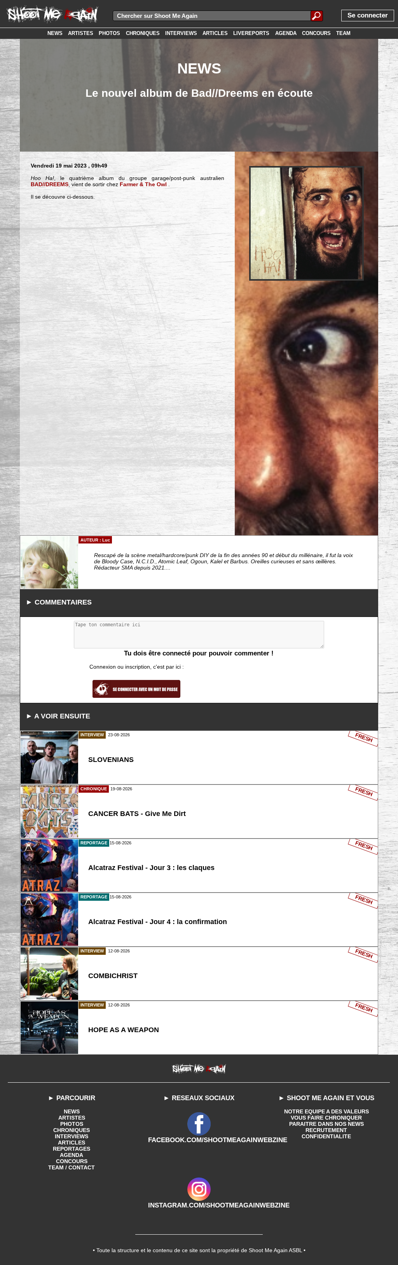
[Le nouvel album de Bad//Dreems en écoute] (306, 223)
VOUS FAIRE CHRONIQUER (326, 1118)
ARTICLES (71, 1142)
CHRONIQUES (71, 1130)
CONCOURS (71, 1161)
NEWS (72, 1111)
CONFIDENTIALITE (326, 1136)
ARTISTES (71, 1118)
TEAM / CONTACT (71, 1167)
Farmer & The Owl (143, 184)
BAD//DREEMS (49, 184)
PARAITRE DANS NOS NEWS (326, 1124)
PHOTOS (71, 1124)
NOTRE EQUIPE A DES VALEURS (326, 1111)
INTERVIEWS (71, 1136)
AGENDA (71, 1155)
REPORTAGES (71, 1149)
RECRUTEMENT (326, 1130)
